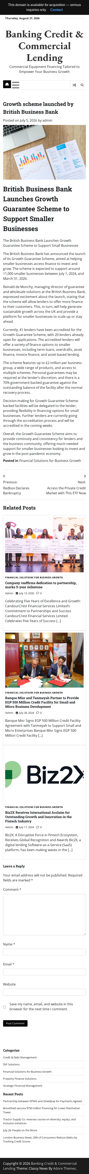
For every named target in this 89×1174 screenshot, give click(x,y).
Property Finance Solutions (19, 1078)
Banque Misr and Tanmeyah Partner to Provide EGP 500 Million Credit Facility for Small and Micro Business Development (42, 702)
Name (9, 944)
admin (47, 120)
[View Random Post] (74, 85)
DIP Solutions (11, 1064)
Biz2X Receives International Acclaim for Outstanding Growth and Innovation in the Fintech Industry (38, 816)
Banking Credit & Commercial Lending (44, 45)
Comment (12, 889)
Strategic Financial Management (22, 1085)
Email (8, 964)
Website (9, 984)
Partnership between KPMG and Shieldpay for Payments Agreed (42, 1101)
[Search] (82, 85)
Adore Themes (64, 1168)
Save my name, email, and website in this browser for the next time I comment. (41, 1006)
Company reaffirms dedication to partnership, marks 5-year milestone (41, 585)
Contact (56, 10)
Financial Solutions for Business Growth (50, 460)
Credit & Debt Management (20, 1057)
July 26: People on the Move (20, 1130)
